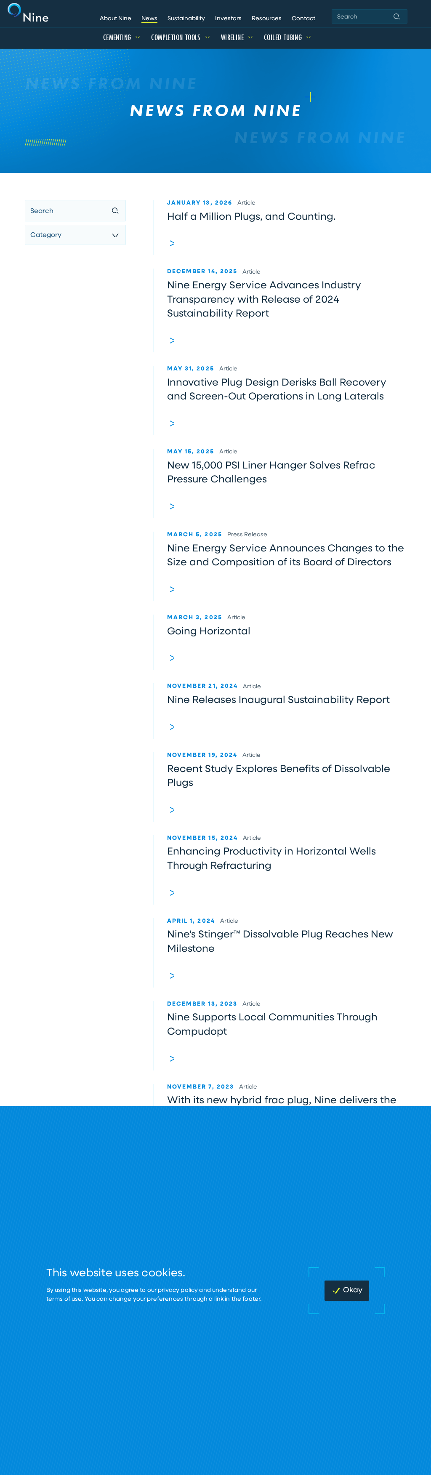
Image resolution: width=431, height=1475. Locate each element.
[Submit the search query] (115, 211)
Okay (352, 1290)
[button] (397, 16)
